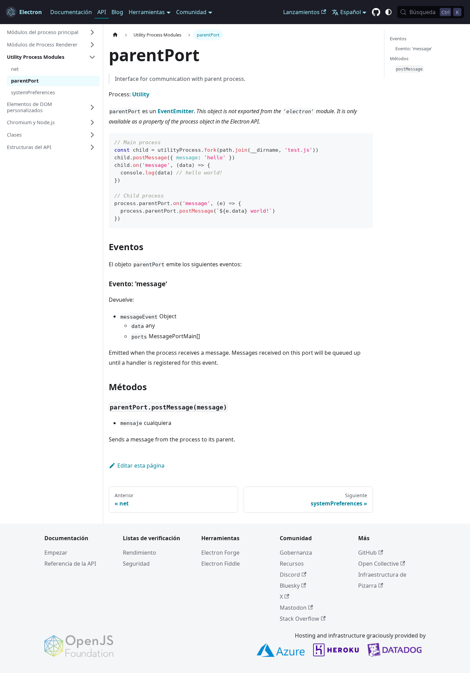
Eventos (398, 38)
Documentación (71, 12)
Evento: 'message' (413, 48)
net (15, 69)
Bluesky (290, 585)
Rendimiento (139, 552)
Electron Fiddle (220, 563)
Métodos (399, 58)
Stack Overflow (299, 618)
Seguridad (136, 563)
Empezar (55, 552)
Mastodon (293, 607)
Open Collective (378, 563)
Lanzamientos (301, 12)
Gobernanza (296, 552)
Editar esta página (140, 465)
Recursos (292, 563)
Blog (117, 12)
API (101, 12)
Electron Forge (220, 552)
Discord (290, 574)
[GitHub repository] (376, 12)
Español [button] (350, 12)
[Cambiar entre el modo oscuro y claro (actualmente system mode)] (388, 12)
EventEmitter (176, 111)
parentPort (25, 80)
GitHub (367, 552)
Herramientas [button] (147, 12)
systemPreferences (33, 92)
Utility (140, 94)
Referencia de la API (70, 563)
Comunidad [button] (191, 12)
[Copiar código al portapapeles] (364, 141)
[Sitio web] (115, 35)
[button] (51, 32)
